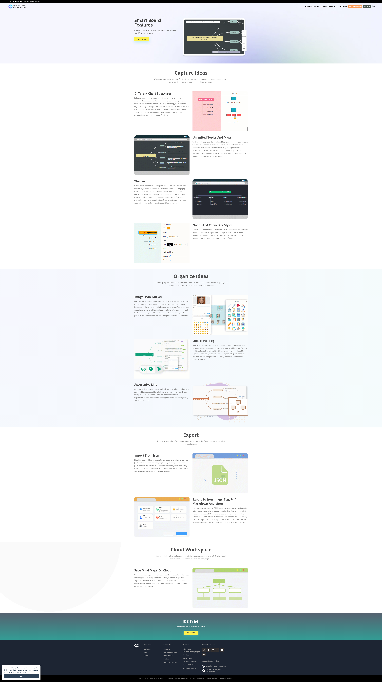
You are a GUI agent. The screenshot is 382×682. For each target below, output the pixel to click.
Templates (343, 6)
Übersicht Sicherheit (190, 665)
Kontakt (166, 659)
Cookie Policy (21, 672)
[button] (333, 6)
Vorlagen (147, 649)
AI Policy (186, 655)
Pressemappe (168, 656)
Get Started (142, 39)
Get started (191, 632)
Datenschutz (187, 658)
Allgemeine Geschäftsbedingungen (177, 678)
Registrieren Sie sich (355, 6)
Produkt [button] (308, 6)
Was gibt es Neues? (170, 652)
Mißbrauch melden (189, 668)
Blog (145, 652)
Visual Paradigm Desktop (31, 1)
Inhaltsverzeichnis (170, 662)
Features (316, 6)
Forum (146, 656)
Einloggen (367, 6)
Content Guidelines (190, 661)
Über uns (166, 649)
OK (21, 676)
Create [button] (323, 6)
